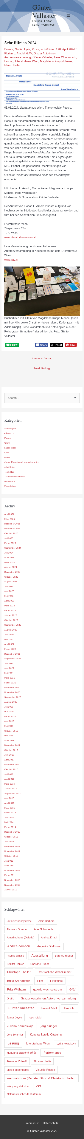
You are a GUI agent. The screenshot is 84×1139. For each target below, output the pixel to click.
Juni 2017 (9, 755)
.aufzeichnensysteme (19, 921)
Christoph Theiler (19, 972)
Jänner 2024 (10, 567)
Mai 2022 (9, 639)
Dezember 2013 (12, 832)
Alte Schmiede (43, 929)
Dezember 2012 (12, 846)
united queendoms (18, 1069)
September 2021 (12, 658)
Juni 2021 (9, 668)
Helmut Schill (49, 1008)
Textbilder (9, 472)
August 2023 (10, 581)
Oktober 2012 (11, 856)
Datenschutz (51, 1123)
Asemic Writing (15, 955)
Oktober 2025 (11, 533)
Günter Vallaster (44, 11)
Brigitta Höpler (15, 964)
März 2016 (9, 784)
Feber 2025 (10, 543)
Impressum (32, 1123)
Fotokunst (56, 980)
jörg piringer (49, 1026)
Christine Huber (39, 964)
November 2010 (12, 885)
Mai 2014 (9, 822)
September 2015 (12, 793)
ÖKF (38, 1086)
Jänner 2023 (10, 615)
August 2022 (10, 630)
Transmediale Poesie (14, 476)
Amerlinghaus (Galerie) (20, 937)
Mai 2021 (9, 673)
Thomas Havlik (42, 1061)
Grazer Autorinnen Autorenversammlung (48, 998)
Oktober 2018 (11, 731)
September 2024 (12, 548)
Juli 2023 (8, 586)
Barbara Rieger (64, 955)
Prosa (35, 49)
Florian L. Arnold (14, 53)
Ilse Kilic (69, 1008)
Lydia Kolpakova (66, 1043)
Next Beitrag (42, 368)
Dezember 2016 (12, 764)
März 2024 (9, 562)
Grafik (18, 49)
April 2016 (9, 779)
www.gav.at (11, 259)
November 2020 (12, 692)
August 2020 (10, 702)
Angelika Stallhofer (49, 946)
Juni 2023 (9, 591)
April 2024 (9, 557)
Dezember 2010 (12, 880)
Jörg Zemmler (15, 1034)
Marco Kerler (12, 65)
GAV (29, 53)
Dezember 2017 (12, 745)
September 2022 (12, 625)
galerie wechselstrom (47, 989)
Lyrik (27, 49)
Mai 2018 (9, 735)
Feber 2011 (10, 875)
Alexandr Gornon (17, 929)
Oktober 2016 (11, 769)
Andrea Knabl (49, 937)
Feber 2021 (10, 683)
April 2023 (9, 601)
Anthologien (10, 428)
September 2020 (12, 697)
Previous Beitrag (42, 358)
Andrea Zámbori (18, 946)
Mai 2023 (9, 596)
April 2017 (9, 760)
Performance (52, 1052)
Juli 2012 (8, 861)
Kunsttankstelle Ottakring (46, 1034)
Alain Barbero (46, 921)
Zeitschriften (10, 486)
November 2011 (12, 870)
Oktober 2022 (11, 620)
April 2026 (9, 514)
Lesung (8, 61)
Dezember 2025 (12, 524)
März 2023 (9, 605)
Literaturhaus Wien (26, 61)
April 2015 (9, 803)
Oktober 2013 (11, 837)
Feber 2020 (10, 716)
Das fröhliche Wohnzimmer (54, 972)
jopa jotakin (36, 1017)
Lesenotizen (10, 448)
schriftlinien (48, 49)
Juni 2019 (9, 721)
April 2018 (9, 740)
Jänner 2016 (10, 788)
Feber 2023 (10, 610)
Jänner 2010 (10, 889)
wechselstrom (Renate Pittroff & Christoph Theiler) (41, 1078)
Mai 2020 (9, 711)
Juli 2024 (8, 553)
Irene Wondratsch (65, 57)
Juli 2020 (8, 707)
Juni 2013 (9, 841)
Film (40, 980)
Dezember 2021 (12, 654)
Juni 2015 (9, 798)
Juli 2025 (8, 538)
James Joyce (14, 1017)
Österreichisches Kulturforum (24, 1094)
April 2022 (9, 644)
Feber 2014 (10, 827)
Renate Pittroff (17, 1061)
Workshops (9, 481)
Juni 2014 (9, 817)
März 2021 (9, 678)
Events (8, 49)
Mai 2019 (9, 726)
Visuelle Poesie (45, 1069)
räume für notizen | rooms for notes (21, 462)
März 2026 (9, 519)
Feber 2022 (10, 649)
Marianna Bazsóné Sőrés (21, 1052)
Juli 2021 (8, 663)
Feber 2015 (10, 812)
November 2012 (12, 851)
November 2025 (12, 528)
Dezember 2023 (12, 572)
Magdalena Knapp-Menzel (56, 61)
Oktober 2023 (11, 577)
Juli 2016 (8, 774)
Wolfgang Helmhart (18, 1086)
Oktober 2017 (11, 750)
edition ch (9, 433)
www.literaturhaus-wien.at (20, 237)
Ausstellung (39, 955)
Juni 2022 (9, 634)
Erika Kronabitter (18, 980)
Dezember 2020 (12, 687)
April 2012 (9, 865)
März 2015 (9, 808)
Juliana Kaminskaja (20, 1026)
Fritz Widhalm (16, 989)
